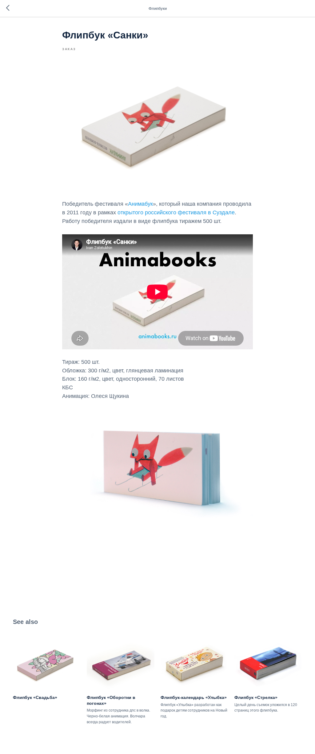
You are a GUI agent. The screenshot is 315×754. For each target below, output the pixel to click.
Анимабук (140, 204)
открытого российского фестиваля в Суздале (176, 212)
